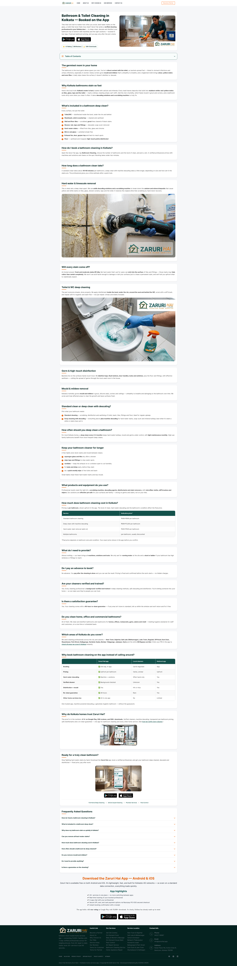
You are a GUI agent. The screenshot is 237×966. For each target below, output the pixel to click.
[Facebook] (169, 956)
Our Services (108, 3)
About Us (86, 3)
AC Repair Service (112, 945)
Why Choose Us (95, 938)
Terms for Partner (96, 950)
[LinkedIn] (177, 956)
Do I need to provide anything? (73, 861)
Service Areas (94, 942)
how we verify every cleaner (152, 722)
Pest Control (144, 802)
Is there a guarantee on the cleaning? (75, 867)
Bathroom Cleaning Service (115, 947)
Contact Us (118, 3)
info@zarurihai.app (161, 941)
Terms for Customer (97, 947)
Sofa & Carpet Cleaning (115, 802)
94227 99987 (159, 935)
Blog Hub (67, 956)
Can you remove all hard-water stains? (76, 836)
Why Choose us (96, 3)
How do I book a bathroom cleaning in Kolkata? (78, 818)
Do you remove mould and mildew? (74, 855)
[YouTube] (173, 956)
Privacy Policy (76, 956)
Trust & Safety (98, 956)
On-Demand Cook (112, 935)
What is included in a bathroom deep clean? (77, 824)
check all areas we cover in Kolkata (74, 644)
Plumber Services (131, 802)
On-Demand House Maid (114, 940)
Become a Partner (168, 3)
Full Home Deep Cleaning (96, 802)
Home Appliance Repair (114, 950)
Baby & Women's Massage (115, 938)
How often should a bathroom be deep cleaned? (79, 849)
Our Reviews (94, 945)
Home (78, 3)
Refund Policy (87, 956)
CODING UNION (143, 963)
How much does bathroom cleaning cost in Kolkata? (80, 843)
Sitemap (107, 956)
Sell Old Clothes (111, 933)
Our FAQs (93, 940)
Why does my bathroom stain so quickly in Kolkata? (80, 830)
